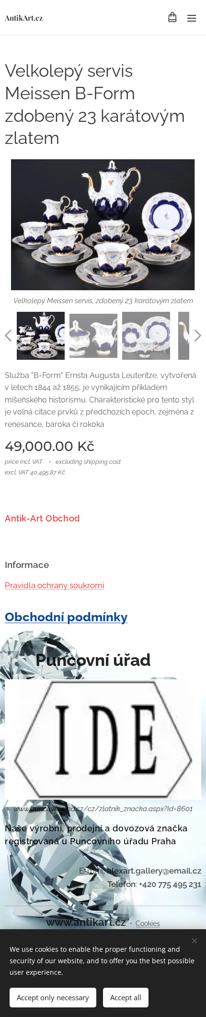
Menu (191, 17)
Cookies (148, 923)
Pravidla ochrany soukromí (54, 585)
